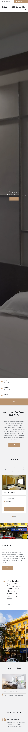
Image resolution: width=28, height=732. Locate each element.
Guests (6, 394)
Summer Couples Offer (10, 692)
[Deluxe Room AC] (14, 482)
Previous (3, 195)
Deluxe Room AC (10, 492)
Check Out (6, 387)
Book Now (20, 1)
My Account (7, 1)
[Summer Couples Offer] (14, 681)
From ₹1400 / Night (11, 509)
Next (24, 195)
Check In (6, 381)
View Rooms (14, 198)
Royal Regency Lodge (13, 6)
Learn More (14, 444)
